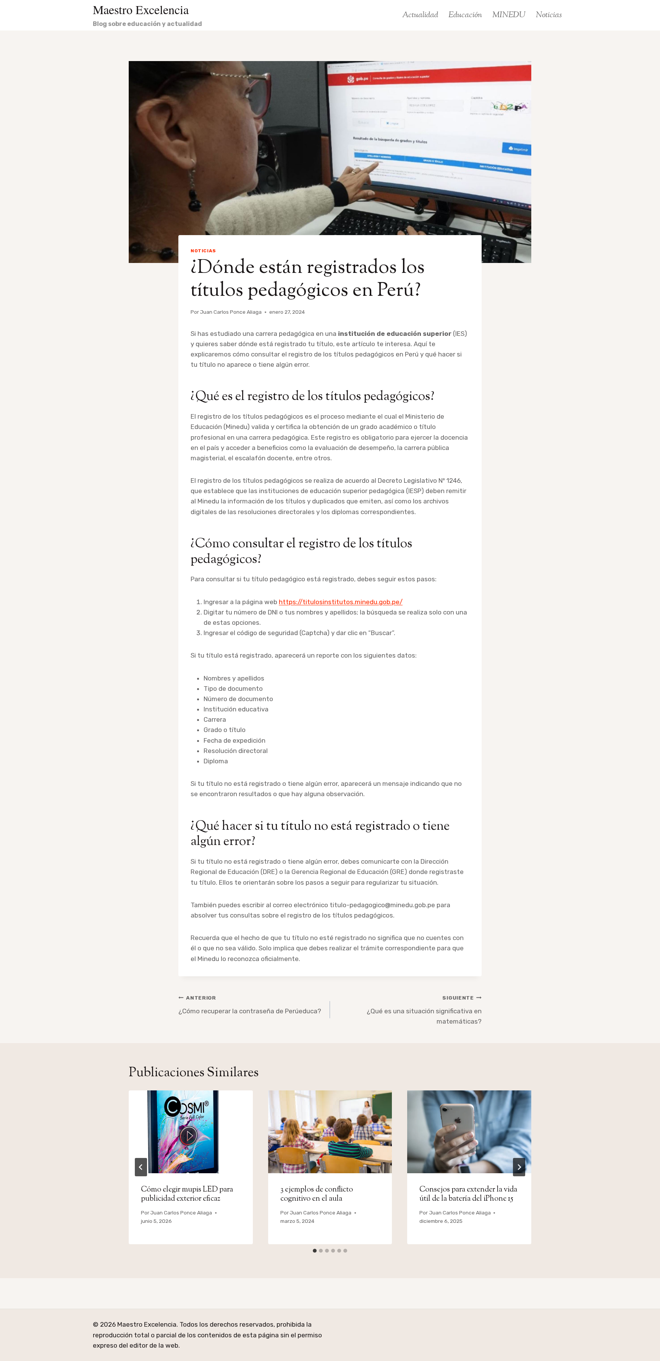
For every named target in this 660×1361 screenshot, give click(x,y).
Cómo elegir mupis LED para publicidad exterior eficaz (187, 1194)
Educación (465, 15)
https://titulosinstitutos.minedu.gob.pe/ (341, 602)
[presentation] (191, 1131)
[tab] (315, 1251)
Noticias (549, 15)
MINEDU (509, 15)
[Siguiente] (519, 1167)
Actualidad (420, 15)
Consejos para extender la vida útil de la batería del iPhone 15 (468, 1194)
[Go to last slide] (141, 1167)
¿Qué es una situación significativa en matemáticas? (424, 1010)
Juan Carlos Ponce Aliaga (231, 312)
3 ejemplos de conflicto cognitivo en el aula (316, 1194)
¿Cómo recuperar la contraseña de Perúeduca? (249, 1005)
